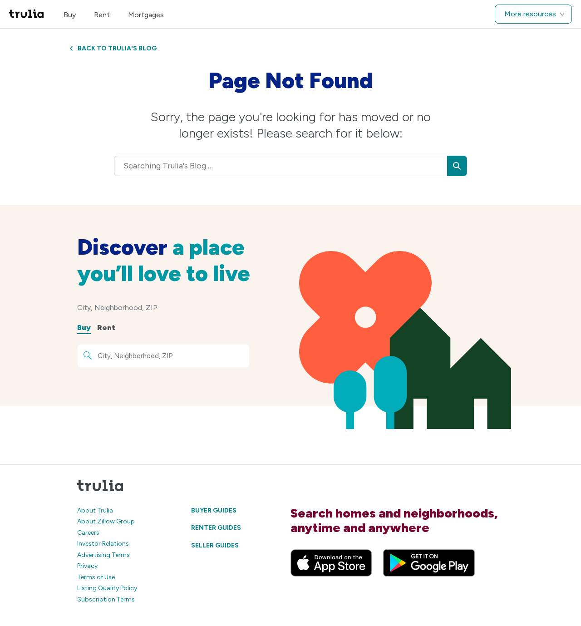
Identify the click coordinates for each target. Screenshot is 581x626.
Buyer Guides (213, 510)
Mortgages (146, 14)
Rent (102, 14)
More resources (530, 14)
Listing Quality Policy (107, 588)
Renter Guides (216, 528)
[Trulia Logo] (26, 14)
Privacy (87, 566)
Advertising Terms (103, 555)
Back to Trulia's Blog (117, 48)
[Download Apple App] (331, 563)
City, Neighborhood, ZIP (117, 307)
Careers (88, 533)
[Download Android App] (429, 563)
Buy (70, 14)
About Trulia (95, 510)
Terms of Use (96, 577)
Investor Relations (103, 543)
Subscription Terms (106, 599)
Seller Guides (215, 545)
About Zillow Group (106, 521)
